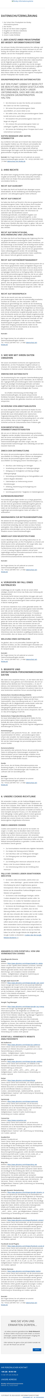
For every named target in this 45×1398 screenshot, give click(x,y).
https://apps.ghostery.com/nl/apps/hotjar (21, 1080)
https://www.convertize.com (16, 1120)
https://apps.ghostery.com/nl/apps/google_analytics (24, 1061)
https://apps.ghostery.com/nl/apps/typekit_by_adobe (25, 963)
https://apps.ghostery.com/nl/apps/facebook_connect (25, 1220)
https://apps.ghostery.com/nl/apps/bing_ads (22, 1164)
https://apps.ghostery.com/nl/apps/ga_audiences (23, 1045)
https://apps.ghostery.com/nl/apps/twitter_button (24, 1271)
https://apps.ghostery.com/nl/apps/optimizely (22, 1101)
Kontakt (37, 1349)
